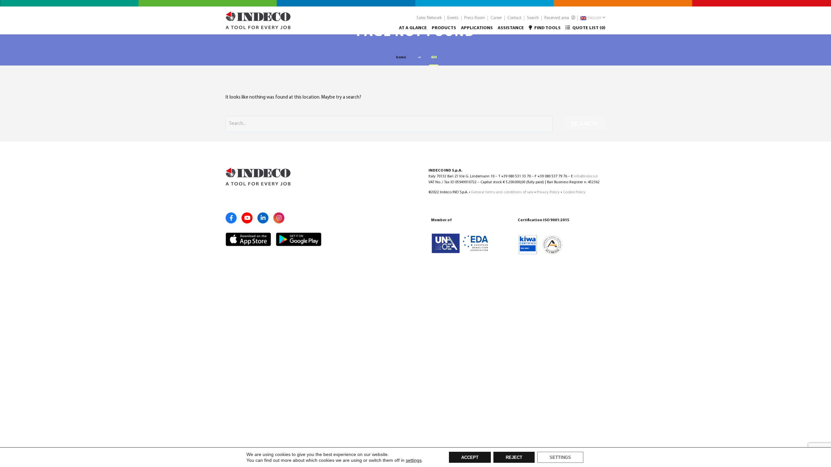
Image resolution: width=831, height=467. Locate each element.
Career (496, 18)
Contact (514, 18)
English (594, 18)
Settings (560, 457)
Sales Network (429, 18)
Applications (477, 28)
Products (444, 28)
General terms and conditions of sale (502, 192)
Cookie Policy (574, 192)
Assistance (511, 28)
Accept (469, 457)
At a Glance (413, 28)
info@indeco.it (586, 176)
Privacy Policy (548, 192)
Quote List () (588, 28)
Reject (514, 457)
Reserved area (557, 18)
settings (414, 460)
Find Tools (547, 28)
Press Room (474, 18)
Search (533, 18)
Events (453, 18)
